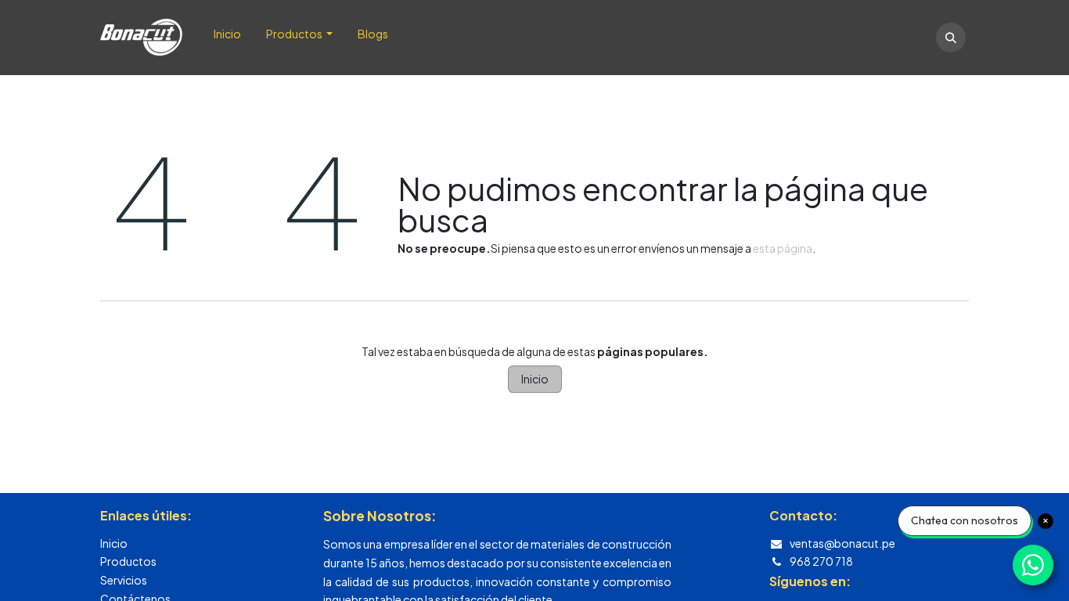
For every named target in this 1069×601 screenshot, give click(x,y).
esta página (782, 248)
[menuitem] (227, 38)
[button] (951, 37)
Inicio (535, 379)
